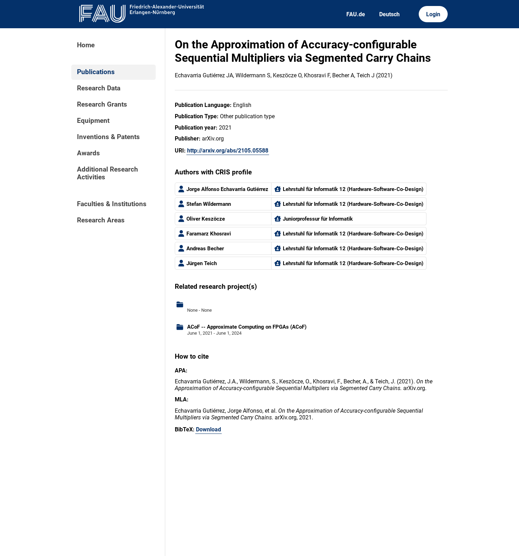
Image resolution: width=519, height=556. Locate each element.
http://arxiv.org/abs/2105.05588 (227, 150)
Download (208, 429)
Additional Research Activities (107, 173)
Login (433, 14)
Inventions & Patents (108, 137)
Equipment (93, 121)
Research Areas (101, 220)
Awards (88, 153)
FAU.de (355, 14)
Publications (96, 72)
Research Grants (102, 104)
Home (86, 45)
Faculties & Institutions (112, 204)
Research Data (98, 88)
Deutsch (389, 14)
